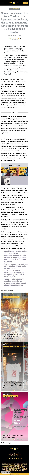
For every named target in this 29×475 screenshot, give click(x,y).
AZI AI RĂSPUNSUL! (14, 8)
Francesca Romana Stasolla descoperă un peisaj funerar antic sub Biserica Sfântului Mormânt (15, 258)
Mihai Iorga (13, 35)
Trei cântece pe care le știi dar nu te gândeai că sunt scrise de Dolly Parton (16, 266)
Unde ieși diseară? (8, 293)
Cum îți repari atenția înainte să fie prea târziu (15, 252)
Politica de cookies (14, 455)
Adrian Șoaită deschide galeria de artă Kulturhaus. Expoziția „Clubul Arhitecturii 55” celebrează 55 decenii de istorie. (14, 385)
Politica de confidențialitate (14, 454)
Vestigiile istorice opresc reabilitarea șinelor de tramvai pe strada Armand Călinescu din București (15, 282)
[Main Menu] (2, 2)
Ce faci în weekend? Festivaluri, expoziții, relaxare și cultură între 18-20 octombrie (13, 336)
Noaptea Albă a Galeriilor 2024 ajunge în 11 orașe (13, 436)
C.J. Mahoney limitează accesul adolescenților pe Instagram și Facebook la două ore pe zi (14, 273)
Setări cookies (6, 472)
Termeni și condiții (14, 453)
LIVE (26, 2)
